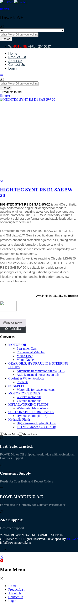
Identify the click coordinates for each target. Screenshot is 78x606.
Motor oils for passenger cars (35, 389)
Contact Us (16, 64)
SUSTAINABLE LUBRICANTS (31, 412)
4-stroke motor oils (29, 401)
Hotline (19, 46)
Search (6, 38)
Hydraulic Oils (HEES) (32, 415)
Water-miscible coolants (32, 408)
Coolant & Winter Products (26, 378)
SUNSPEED (17, 386)
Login (12, 68)
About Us (15, 61)
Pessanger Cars (27, 348)
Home (12, 53)
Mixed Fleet (24, 356)
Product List (17, 57)
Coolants (22, 382)
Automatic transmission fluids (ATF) (40, 371)
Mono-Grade (25, 359)
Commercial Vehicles (31, 352)
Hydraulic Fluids (19, 419)
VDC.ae (72, 539)
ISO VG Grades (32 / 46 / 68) (36, 427)
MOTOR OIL (17, 344)
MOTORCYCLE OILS (24, 393)
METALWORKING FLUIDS (28, 404)
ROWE (5, 9)
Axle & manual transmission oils (38, 374)
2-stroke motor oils (29, 397)
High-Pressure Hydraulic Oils (36, 423)
